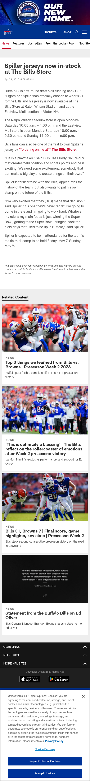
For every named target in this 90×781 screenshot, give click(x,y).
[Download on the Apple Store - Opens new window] (30, 679)
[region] (45, 735)
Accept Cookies (45, 773)
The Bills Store (64, 149)
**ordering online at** (35, 149)
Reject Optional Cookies (45, 761)
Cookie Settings (45, 749)
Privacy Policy (54, 741)
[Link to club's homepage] (8, 30)
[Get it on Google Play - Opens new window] (59, 681)
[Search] (76, 32)
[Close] (83, 696)
